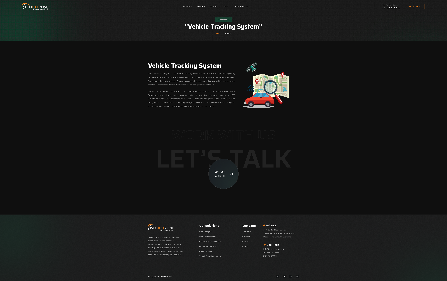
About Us (246, 231)
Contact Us (247, 241)
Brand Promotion (241, 6)
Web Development (207, 236)
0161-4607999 (270, 256)
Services (200, 6)
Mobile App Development (210, 241)
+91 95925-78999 (391, 7)
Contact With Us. (220, 173)
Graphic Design (205, 251)
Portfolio (213, 6)
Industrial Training (207, 246)
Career (245, 246)
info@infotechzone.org (273, 249)
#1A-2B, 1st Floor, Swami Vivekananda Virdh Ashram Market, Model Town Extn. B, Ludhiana (279, 233)
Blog (226, 6)
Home (218, 33)
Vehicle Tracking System (210, 256)
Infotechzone (166, 276)
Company (186, 6)
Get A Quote (414, 6)
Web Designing (206, 231)
